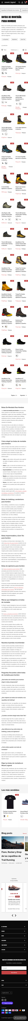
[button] (13, 915)
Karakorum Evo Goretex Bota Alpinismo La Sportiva (21, 322)
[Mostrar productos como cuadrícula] (23, 50)
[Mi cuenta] (22, 2)
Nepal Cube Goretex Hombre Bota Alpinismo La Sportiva (21, 188)
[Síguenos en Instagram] (5, 1000)
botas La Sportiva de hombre (11, 613)
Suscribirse (14, 972)
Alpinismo (14, 39)
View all (25, 833)
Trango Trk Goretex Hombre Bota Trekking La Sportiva (6, 68)
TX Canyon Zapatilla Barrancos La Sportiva (21, 157)
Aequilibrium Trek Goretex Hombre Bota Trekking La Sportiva (21, 243)
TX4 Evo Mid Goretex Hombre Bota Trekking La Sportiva (6, 243)
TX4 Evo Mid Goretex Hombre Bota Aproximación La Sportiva (21, 98)
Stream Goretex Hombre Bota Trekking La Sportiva (21, 351)
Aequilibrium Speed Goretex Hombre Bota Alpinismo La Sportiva (6, 296)
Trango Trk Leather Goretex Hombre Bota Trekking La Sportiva (6, 351)
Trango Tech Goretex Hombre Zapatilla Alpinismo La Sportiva (21, 269)
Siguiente (22, 395)
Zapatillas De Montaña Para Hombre (10, 10)
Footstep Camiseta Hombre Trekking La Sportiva (9, 812)
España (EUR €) (5, 992)
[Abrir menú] (2, 2)
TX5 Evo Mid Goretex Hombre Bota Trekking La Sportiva (6, 129)
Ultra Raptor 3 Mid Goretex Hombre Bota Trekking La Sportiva (6, 214)
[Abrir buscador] (19, 2)
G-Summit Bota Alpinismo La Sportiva (6, 187)
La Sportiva (5, 39)
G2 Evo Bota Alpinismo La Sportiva (21, 128)
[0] (25, 2)
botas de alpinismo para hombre (11, 569)
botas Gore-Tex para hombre (11, 543)
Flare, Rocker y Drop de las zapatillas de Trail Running (11, 856)
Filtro (5, 50)
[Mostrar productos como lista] (26, 50)
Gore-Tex (23, 39)
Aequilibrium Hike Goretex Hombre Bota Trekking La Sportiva (6, 97)
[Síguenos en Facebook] (2, 1000)
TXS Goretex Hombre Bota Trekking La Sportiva (21, 68)
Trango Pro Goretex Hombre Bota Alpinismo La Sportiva (21, 296)
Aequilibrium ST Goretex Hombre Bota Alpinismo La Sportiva (6, 322)
